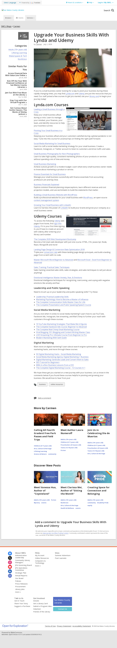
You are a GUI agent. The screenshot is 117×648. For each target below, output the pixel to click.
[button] (74, 2)
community (52, 454)
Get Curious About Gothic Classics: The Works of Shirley (18, 111)
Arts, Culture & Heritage (43, 449)
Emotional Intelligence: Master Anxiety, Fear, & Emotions (58, 277)
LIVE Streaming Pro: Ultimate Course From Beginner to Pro (61, 335)
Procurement (20, 586)
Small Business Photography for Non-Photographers (57, 154)
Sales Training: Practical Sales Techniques (51, 267)
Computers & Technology (40, 562)
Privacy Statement (64, 626)
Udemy (82, 93)
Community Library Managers (22, 561)
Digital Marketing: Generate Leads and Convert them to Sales (62, 359)
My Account (39, 555)
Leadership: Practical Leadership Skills (52, 296)
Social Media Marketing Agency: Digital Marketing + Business (62, 357)
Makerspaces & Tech (18, 56)
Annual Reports (21, 575)
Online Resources (42, 558)
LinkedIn (64, 208)
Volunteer (37, 609)
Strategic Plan (20, 573)
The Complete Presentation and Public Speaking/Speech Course (63, 305)
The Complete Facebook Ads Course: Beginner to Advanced (61, 327)
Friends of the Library (41, 611)
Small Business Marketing (45, 164)
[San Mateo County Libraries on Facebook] (10, 553)
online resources (57, 384)
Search (107, 10)
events (43, 503)
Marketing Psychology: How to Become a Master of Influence (62, 299)
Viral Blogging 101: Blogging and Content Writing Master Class (63, 332)
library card (94, 96)
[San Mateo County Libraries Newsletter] (10, 576)
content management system (46, 200)
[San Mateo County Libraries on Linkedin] (10, 571)
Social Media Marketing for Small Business (52, 143)
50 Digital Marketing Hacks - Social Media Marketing (58, 354)
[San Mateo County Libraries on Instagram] (10, 562)
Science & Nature (40, 454)
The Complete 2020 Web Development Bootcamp (55, 239)
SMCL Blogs (6, 26)
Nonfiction (22, 59)
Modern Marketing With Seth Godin (51, 337)
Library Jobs (20, 589)
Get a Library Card (40, 603)
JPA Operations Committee (21, 569)
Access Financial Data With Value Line (16, 74)
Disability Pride (102, 503)
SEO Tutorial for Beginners (47, 362)
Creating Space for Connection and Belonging (99, 490)
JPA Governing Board (23, 565)
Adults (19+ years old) (17, 49)
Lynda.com (69, 93)
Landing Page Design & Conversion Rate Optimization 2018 (59, 249)
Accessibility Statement (81, 626)
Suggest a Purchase (22, 606)
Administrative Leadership (21, 556)
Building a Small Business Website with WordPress (55, 195)
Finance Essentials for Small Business (50, 174)
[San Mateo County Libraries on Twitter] (10, 558)
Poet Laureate (60, 558)
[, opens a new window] (15, 627)
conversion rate (50, 252)
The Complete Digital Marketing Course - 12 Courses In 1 (60, 368)
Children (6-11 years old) (43, 446)
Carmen (16, 26)
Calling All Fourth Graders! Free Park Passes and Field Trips (45, 434)
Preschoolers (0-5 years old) (71, 445)
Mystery (37, 503)
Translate (37, 3)
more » (18, 592)
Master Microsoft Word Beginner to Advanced (53, 260)
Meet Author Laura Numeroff (72, 431)
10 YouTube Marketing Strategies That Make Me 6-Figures (61, 324)
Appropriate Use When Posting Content (55, 533)
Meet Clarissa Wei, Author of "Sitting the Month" (71, 490)
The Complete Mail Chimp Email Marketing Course (57, 329)
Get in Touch (19, 601)
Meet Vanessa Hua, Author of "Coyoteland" (45, 490)
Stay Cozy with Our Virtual (18, 101)
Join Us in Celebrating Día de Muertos (99, 433)
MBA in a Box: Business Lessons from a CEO (55, 365)
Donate (36, 601)
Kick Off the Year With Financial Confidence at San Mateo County (16, 84)
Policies (18, 581)
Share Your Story (21, 603)
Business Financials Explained (46, 184)
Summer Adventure (62, 555)
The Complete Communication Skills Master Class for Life (60, 302)
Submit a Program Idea (42, 606)
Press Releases (21, 584)
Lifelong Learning (19, 53)
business (42, 384)
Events (21, 18)
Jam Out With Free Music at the (16, 93)
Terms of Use (50, 626)
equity (90, 505)
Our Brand (19, 578)
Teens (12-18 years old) (69, 448)
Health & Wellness (67, 508)
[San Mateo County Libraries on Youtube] (10, 567)
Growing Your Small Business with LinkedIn (52, 205)
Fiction (63, 450)
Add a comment (44, 398)
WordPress (88, 197)
